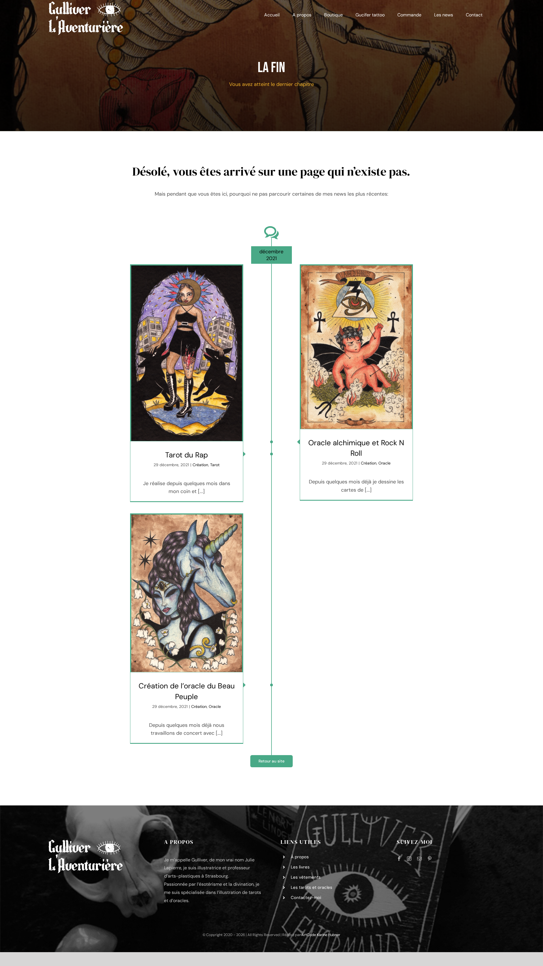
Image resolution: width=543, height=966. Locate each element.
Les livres (300, 867)
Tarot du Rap (186, 455)
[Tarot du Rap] (186, 353)
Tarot (214, 464)
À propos (300, 857)
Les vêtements (306, 877)
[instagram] (409, 858)
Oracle (384, 463)
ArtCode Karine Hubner (320, 934)
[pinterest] (429, 858)
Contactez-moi (306, 897)
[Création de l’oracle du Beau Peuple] (186, 593)
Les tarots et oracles (311, 887)
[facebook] (399, 858)
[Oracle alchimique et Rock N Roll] (356, 347)
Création (200, 464)
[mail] (419, 858)
